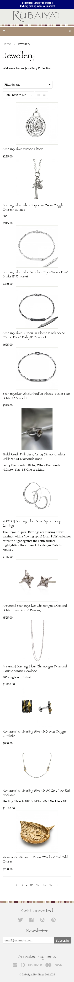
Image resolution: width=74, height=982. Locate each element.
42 (50, 884)
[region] (37, 4)
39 (31, 884)
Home (7, 44)
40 (37, 884)
